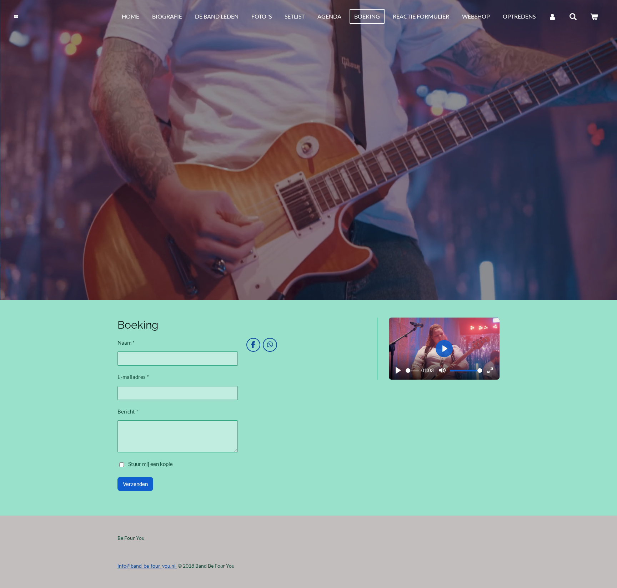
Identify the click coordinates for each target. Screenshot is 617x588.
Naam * (126, 342)
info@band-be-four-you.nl (147, 566)
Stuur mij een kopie (150, 464)
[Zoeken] (573, 16)
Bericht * (127, 411)
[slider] (412, 370)
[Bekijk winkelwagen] (594, 16)
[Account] (552, 16)
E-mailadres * (133, 377)
